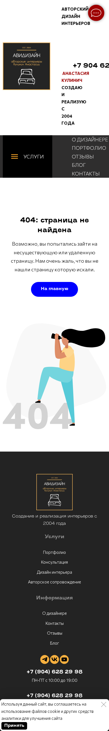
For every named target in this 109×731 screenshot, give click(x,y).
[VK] (54, 659)
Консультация (54, 561)
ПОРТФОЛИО (89, 148)
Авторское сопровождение (54, 581)
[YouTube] (64, 659)
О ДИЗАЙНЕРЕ (90, 139)
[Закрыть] (103, 704)
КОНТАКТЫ (86, 173)
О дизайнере (54, 613)
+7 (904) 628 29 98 (54, 672)
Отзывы (54, 632)
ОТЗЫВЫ (83, 156)
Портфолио (54, 552)
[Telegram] (44, 659)
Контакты (55, 623)
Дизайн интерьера (54, 572)
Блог (54, 642)
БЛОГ (79, 165)
